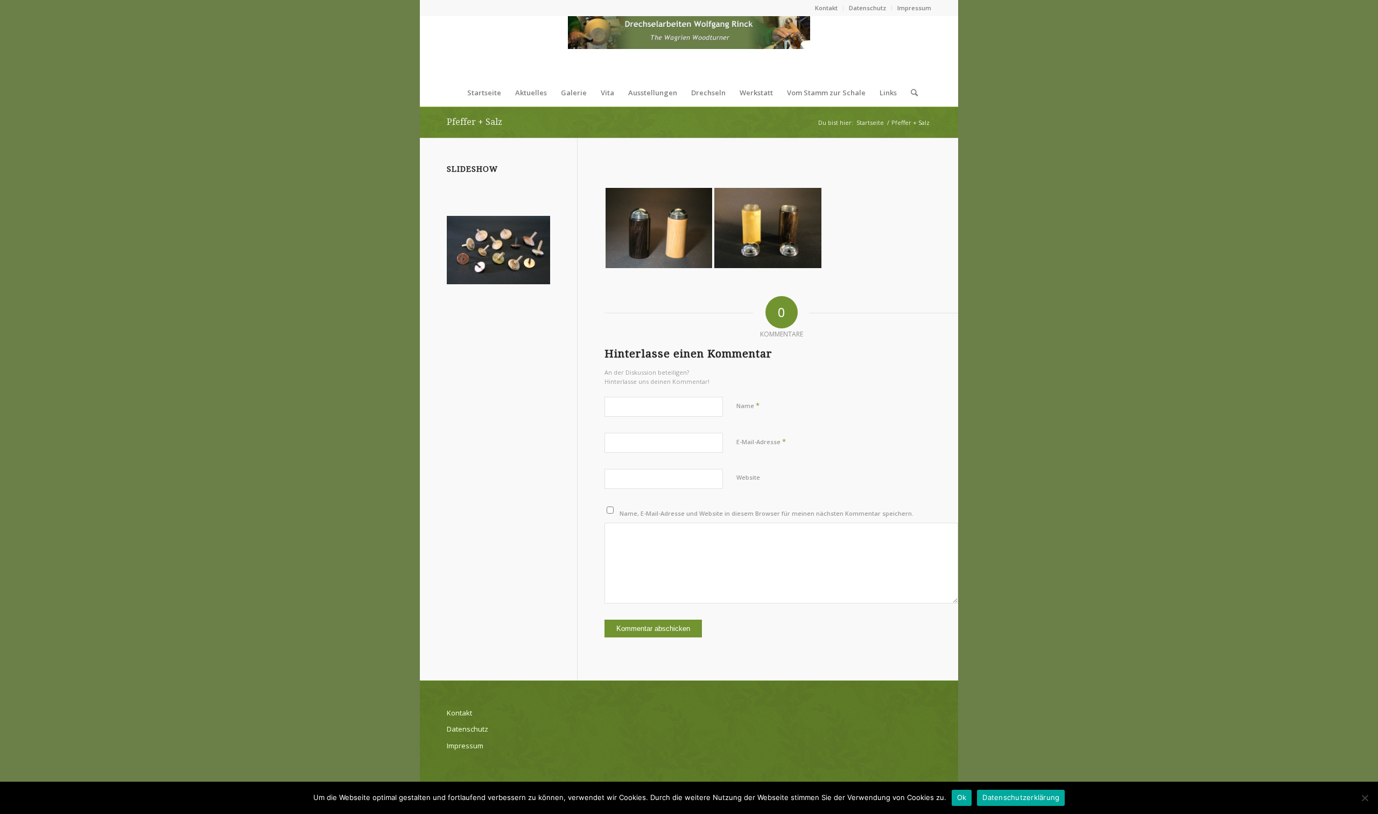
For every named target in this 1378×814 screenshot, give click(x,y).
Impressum (914, 8)
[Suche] (911, 92)
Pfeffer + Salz (474, 122)
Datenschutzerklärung (1020, 797)
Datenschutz (867, 8)
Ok (962, 797)
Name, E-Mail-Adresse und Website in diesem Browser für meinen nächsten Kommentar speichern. (766, 513)
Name (748, 405)
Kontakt (826, 8)
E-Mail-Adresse (761, 441)
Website (748, 477)
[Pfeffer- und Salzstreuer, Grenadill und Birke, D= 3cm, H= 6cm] (659, 228)
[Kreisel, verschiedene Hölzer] (498, 250)
